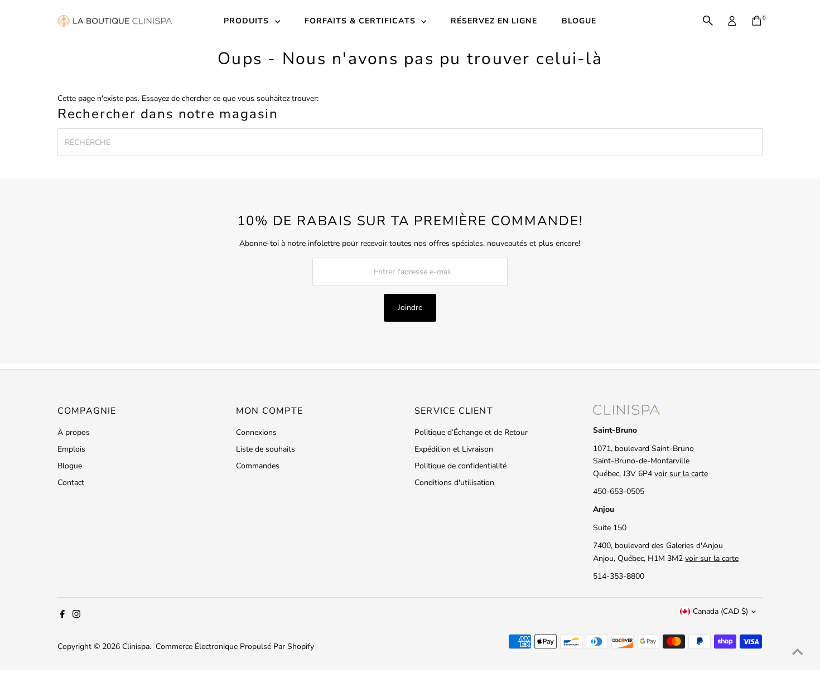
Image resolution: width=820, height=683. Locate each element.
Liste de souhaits (265, 449)
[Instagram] (76, 615)
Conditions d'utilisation (454, 482)
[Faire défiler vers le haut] (798, 652)
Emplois (71, 449)
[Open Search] (708, 21)
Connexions (256, 432)
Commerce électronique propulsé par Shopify (235, 646)
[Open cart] (757, 21)
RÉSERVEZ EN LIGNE (494, 21)
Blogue (69, 466)
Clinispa (135, 646)
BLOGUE (579, 21)
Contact (70, 482)
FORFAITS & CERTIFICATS (361, 21)
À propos (73, 432)
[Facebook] (62, 615)
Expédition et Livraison (453, 449)
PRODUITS (248, 21)
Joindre (410, 307)
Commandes (257, 466)
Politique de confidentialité (460, 466)
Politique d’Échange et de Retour (471, 432)
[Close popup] (795, 259)
